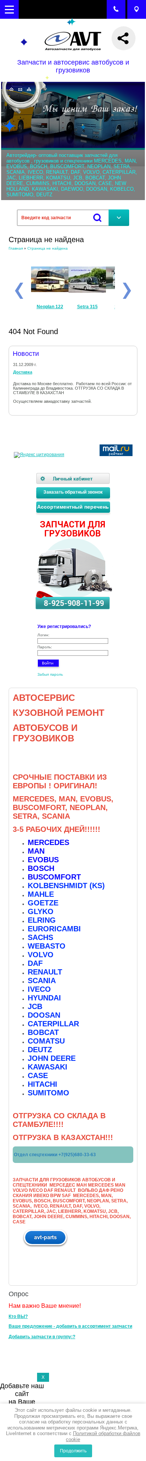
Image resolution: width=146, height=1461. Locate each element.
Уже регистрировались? (64, 626)
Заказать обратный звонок (73, 492)
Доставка (22, 372)
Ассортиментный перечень (73, 507)
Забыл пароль (50, 674)
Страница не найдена (47, 248)
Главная (16, 248)
